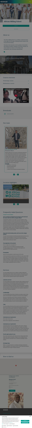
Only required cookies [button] (25, 422)
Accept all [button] (25, 420)
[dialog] (16, 421)
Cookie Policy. (11, 422)
